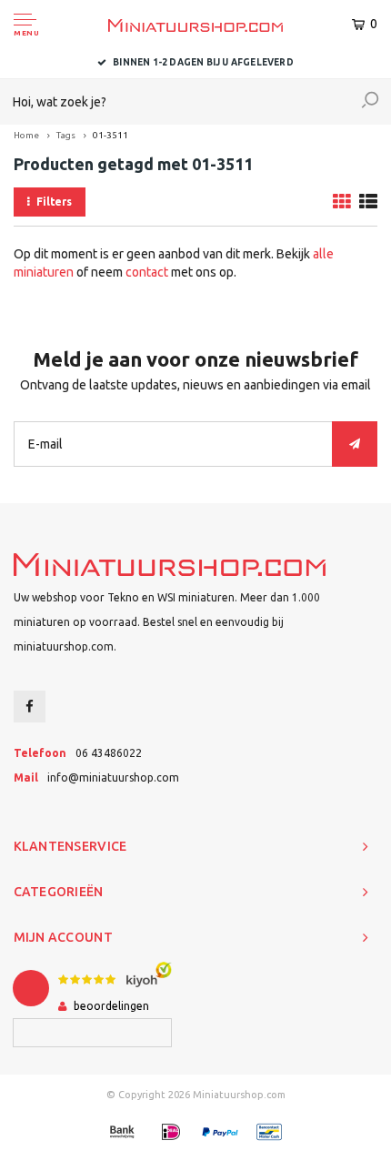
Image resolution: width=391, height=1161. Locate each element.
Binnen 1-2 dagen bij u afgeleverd (203, 62)
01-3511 (110, 135)
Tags (65, 135)
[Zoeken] (370, 102)
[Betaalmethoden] (121, 1131)
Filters (54, 201)
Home (26, 135)
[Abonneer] (354, 444)
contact (146, 272)
